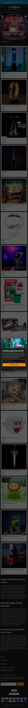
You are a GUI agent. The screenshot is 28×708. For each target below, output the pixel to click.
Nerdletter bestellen (14, 364)
